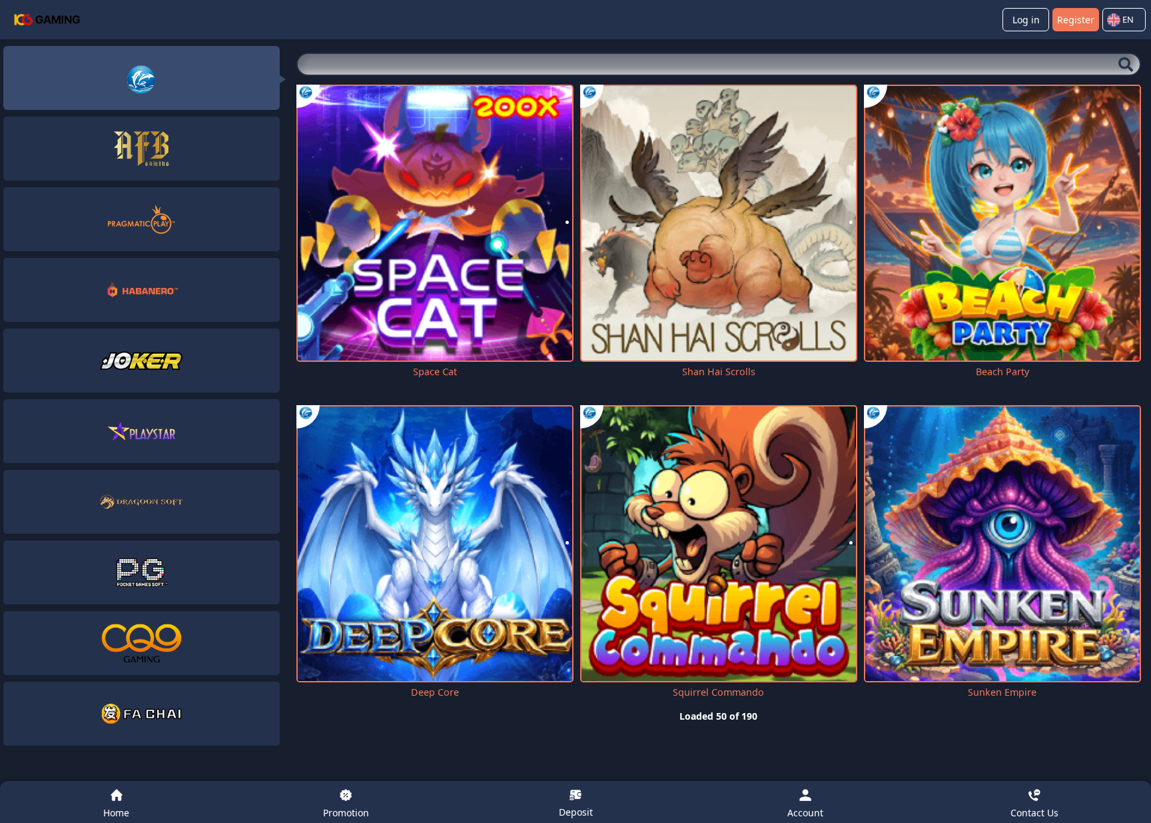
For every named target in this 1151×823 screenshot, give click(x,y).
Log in (1026, 19)
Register (1075, 19)
